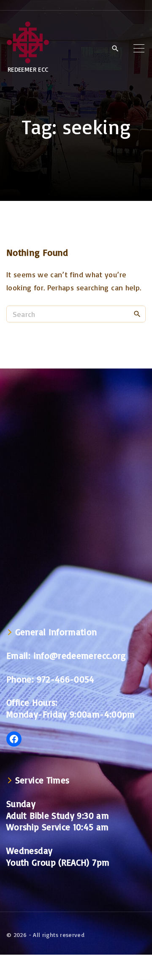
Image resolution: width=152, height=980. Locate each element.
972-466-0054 (66, 679)
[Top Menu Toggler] (139, 48)
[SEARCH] (137, 314)
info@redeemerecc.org (80, 655)
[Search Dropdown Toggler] (115, 48)
